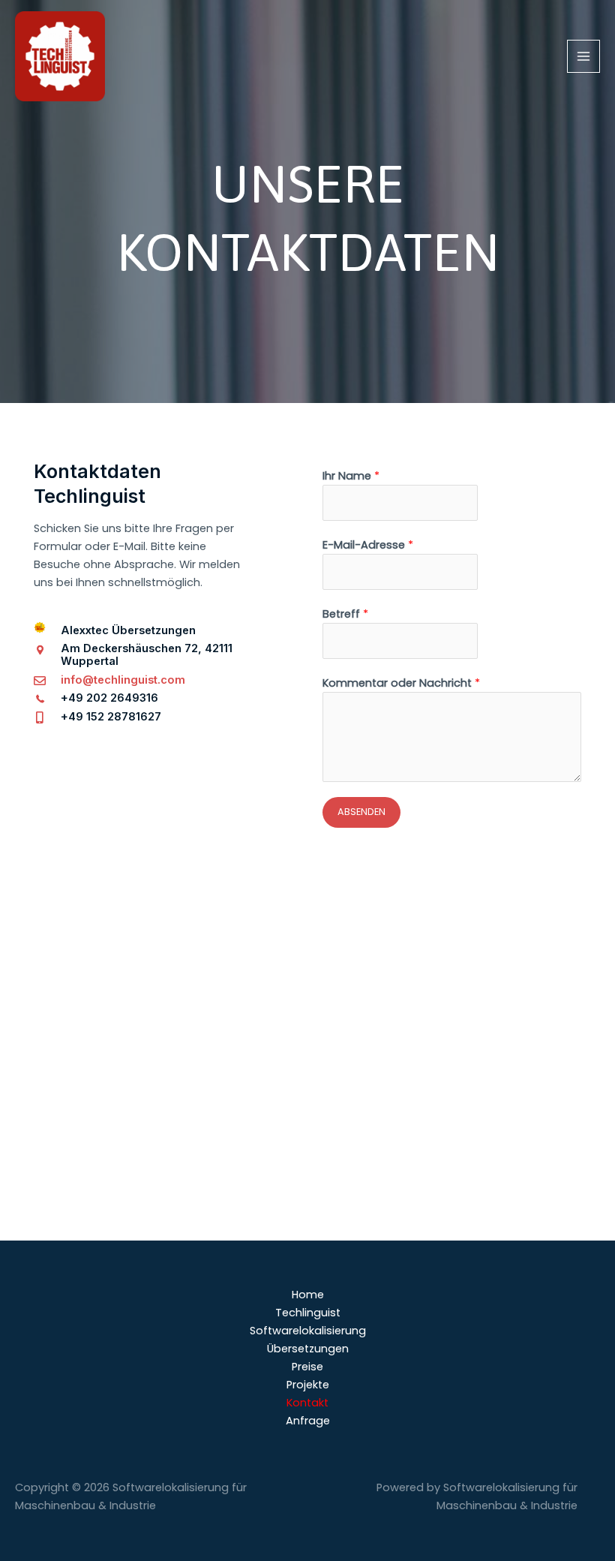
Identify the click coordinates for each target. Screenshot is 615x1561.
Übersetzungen (308, 1348)
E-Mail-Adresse (367, 544)
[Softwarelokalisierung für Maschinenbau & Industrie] (60, 56)
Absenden (362, 811)
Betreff (345, 613)
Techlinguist (307, 1312)
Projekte (307, 1384)
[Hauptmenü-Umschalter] (583, 56)
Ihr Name (351, 475)
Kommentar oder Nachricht (401, 682)
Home (308, 1294)
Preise (307, 1366)
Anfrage (308, 1420)
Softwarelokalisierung (308, 1330)
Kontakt (307, 1402)
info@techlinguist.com (123, 680)
